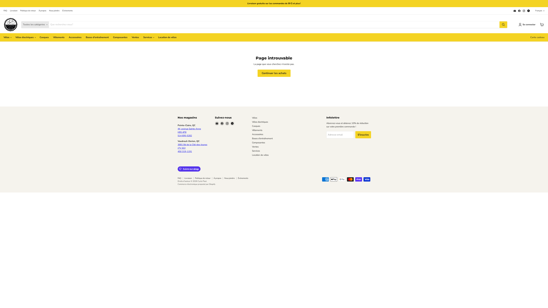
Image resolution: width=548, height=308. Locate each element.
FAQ (5, 11)
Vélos (7, 37)
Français (538, 10)
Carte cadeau (537, 37)
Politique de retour (28, 11)
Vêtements (59, 37)
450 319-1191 (185, 151)
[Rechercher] (503, 24)
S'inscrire (363, 134)
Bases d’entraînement (97, 37)
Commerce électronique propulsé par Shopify (196, 184)
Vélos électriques (24, 37)
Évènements (67, 11)
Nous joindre (54, 11)
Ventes (135, 37)
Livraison (13, 11)
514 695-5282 (185, 135)
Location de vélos (167, 37)
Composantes (120, 37)
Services (148, 37)
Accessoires (75, 37)
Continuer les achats (274, 73)
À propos (42, 11)
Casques (44, 37)
